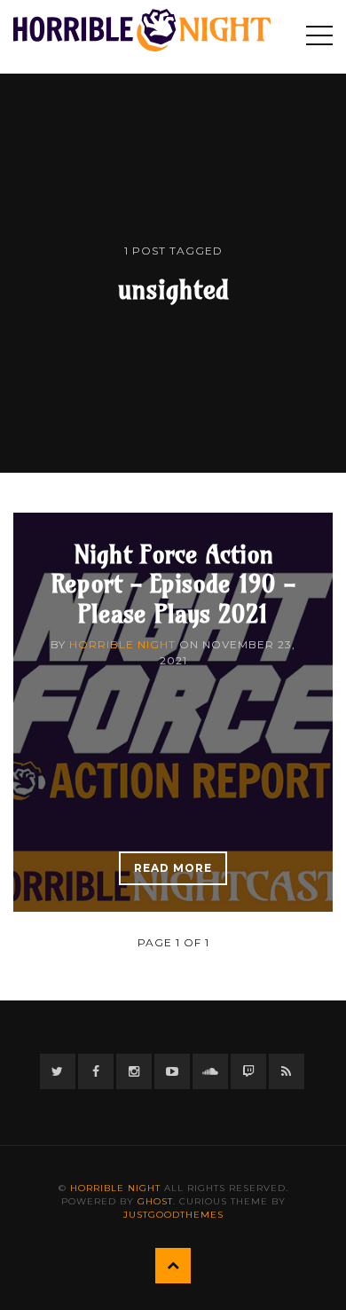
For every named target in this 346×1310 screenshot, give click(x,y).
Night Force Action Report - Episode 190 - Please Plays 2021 (173, 583)
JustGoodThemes (173, 1214)
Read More (173, 868)
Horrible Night (122, 644)
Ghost (155, 1201)
